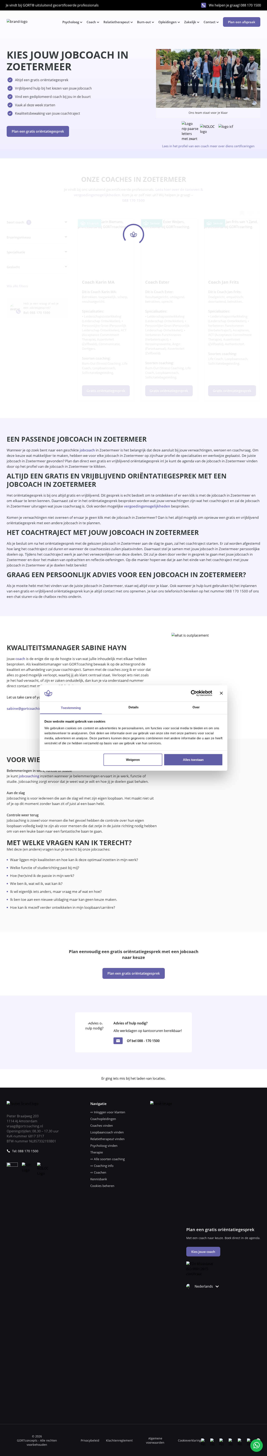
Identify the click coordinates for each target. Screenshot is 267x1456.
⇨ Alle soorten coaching (107, 1159)
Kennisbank (98, 1179)
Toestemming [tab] (71, 707)
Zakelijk (190, 22)
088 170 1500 (251, 5)
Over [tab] (196, 707)
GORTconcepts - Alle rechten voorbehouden (37, 1442)
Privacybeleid (90, 1440)
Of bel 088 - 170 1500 (143, 1040)
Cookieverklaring (189, 1440)
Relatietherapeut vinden (107, 1139)
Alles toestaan (193, 759)
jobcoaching (29, 776)
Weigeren (133, 759)
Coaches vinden (101, 1125)
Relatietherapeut (116, 22)
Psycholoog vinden (103, 1145)
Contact (209, 22)
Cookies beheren (102, 1186)
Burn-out (144, 22)
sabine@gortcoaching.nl (27, 708)
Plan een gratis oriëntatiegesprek (38, 131)
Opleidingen (167, 22)
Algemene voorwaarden (155, 1440)
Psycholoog (70, 22)
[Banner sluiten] (221, 693)
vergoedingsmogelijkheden (147, 506)
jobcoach (87, 450)
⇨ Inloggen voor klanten (107, 1112)
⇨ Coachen (98, 1172)
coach (20, 658)
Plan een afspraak (241, 22)
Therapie (96, 1152)
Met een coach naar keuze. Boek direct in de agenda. (223, 1238)
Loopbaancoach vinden (107, 1132)
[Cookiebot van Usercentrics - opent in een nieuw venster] (194, 693)
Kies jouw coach (203, 1252)
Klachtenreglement (119, 1440)
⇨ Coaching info (101, 1166)
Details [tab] (133, 707)
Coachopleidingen (103, 1119)
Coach (91, 22)
